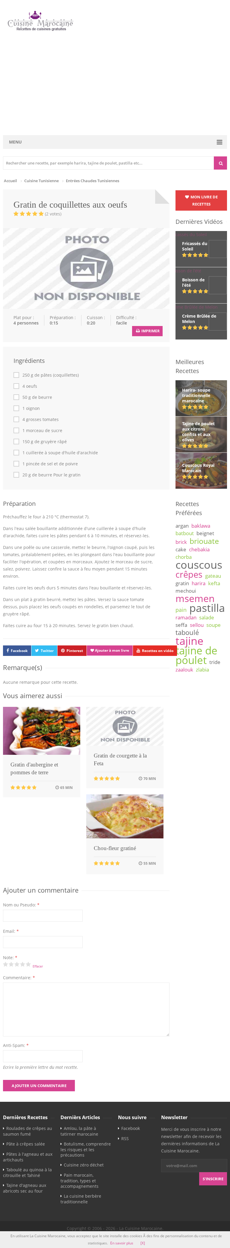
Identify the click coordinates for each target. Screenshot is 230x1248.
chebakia (199, 549)
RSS (125, 1138)
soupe (213, 624)
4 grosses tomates (40, 419)
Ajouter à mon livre (111, 650)
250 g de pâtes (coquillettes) (50, 375)
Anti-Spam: (16, 1045)
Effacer (38, 966)
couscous (198, 564)
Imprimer (150, 330)
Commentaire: (19, 977)
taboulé (187, 632)
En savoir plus (121, 1243)
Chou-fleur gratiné (115, 848)
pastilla (207, 607)
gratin (182, 583)
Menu (15, 142)
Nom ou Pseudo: (21, 905)
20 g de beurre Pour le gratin (51, 475)
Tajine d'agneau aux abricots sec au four (24, 1188)
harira (198, 583)
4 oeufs (29, 386)
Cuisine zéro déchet (84, 1165)
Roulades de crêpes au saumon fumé (27, 1131)
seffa (181, 624)
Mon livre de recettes (204, 200)
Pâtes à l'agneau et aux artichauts (27, 1157)
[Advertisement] (115, 84)
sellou (197, 624)
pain (181, 609)
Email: (11, 931)
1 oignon (31, 408)
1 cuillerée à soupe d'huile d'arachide (60, 452)
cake (180, 549)
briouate (204, 541)
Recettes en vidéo (157, 650)
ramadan (185, 617)
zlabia (202, 669)
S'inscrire (213, 1178)
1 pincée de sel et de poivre (50, 464)
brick (181, 541)
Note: (10, 957)
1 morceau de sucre (42, 430)
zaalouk (184, 669)
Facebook (19, 650)
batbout (184, 533)
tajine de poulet (196, 655)
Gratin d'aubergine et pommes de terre (34, 768)
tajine (189, 640)
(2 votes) (53, 214)
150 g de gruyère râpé (44, 441)
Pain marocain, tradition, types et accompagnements (79, 1180)
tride (214, 662)
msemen (195, 598)
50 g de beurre (37, 397)
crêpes (188, 574)
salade (206, 617)
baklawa (200, 525)
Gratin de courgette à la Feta (120, 759)
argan (182, 525)
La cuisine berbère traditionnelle (80, 1199)
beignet (205, 533)
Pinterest (74, 650)
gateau (213, 575)
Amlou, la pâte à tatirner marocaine (79, 1131)
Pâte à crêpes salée (25, 1144)
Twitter (47, 650)
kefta (214, 583)
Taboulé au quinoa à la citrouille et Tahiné (27, 1172)
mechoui (185, 590)
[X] (142, 1243)
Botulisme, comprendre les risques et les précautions (85, 1149)
